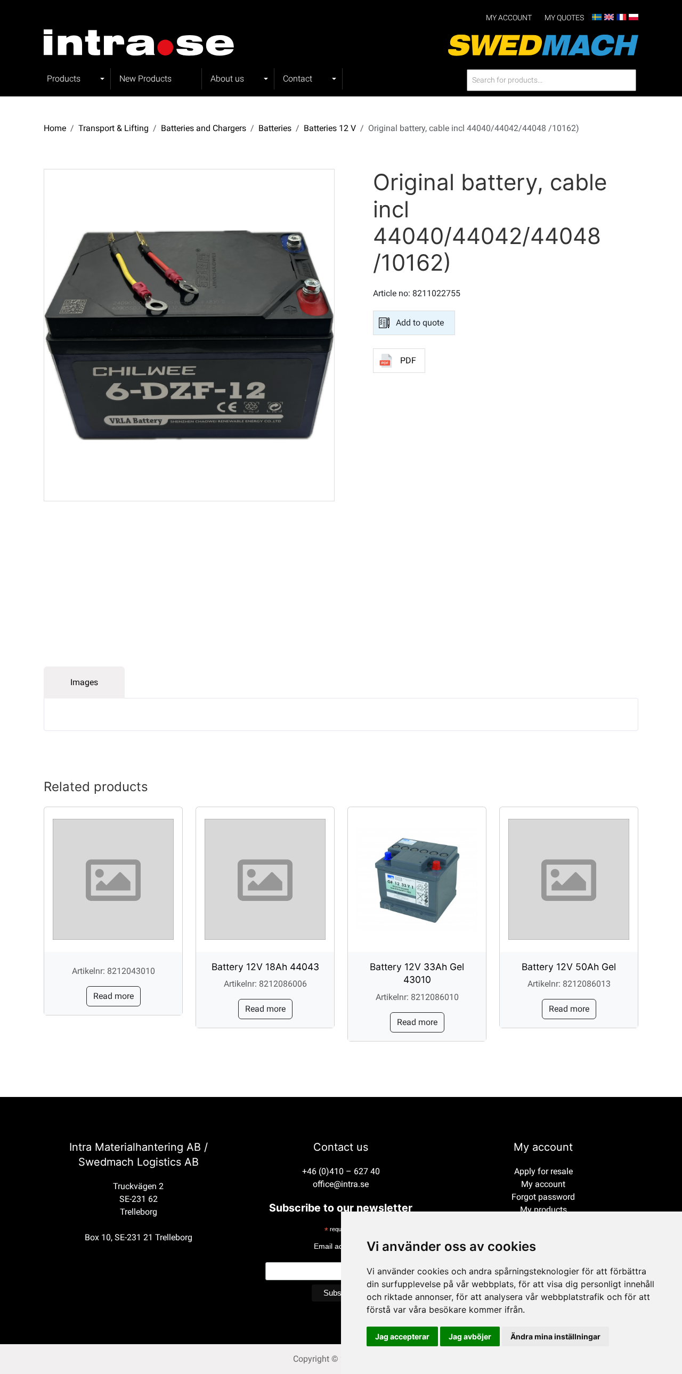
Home (55, 128)
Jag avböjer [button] (470, 1336)
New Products (145, 79)
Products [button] (63, 79)
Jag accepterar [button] (402, 1336)
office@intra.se (341, 1184)
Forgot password (543, 1197)
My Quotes (564, 17)
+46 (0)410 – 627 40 (341, 1171)
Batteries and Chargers (203, 128)
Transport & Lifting (113, 128)
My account (509, 17)
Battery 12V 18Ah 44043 (265, 966)
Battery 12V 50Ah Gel (569, 966)
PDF (408, 360)
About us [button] (227, 79)
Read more (113, 996)
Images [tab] (84, 682)
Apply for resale (543, 1171)
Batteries (274, 128)
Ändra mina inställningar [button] (555, 1336)
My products (543, 1210)
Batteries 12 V (330, 128)
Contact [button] (297, 79)
